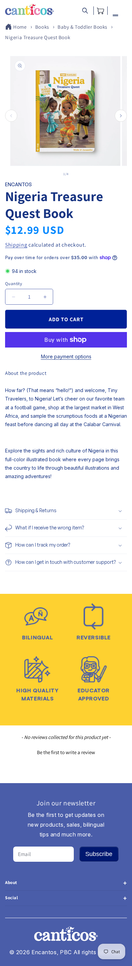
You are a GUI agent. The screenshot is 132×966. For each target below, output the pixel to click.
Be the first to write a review (66, 752)
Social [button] (11, 898)
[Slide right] (121, 116)
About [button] (11, 882)
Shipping (16, 244)
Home (19, 27)
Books (42, 27)
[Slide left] (11, 116)
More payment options (66, 356)
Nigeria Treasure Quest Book (37, 37)
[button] (85, 10)
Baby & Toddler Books (82, 27)
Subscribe (98, 854)
